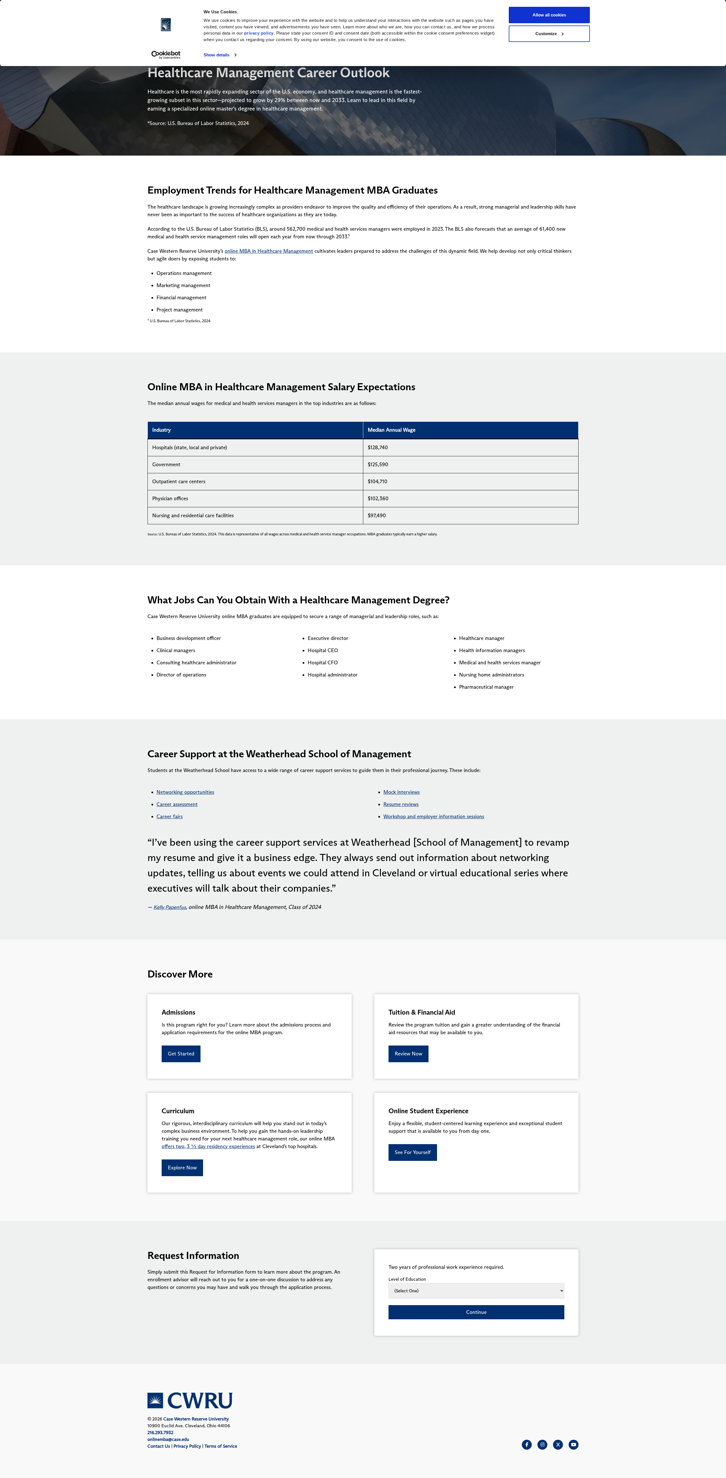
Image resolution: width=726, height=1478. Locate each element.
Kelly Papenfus (169, 907)
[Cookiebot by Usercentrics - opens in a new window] (166, 55)
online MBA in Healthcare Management (269, 251)
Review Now (408, 1054)
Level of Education (407, 1279)
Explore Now (182, 1168)
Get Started (181, 1054)
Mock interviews (401, 792)
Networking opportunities (185, 792)
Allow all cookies (549, 14)
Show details (216, 54)
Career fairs (170, 816)
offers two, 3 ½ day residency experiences (208, 1146)
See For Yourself (413, 1152)
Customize (546, 33)
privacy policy (259, 33)
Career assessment (177, 804)
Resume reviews (401, 804)
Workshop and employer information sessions (433, 816)
